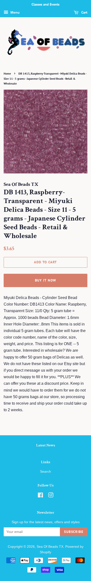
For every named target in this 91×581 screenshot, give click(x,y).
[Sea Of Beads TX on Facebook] (40, 496)
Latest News (45, 445)
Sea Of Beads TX (50, 546)
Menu (14, 12)
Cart (83, 12)
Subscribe (73, 532)
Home (7, 73)
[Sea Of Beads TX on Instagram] (50, 496)
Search (45, 471)
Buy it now (45, 280)
